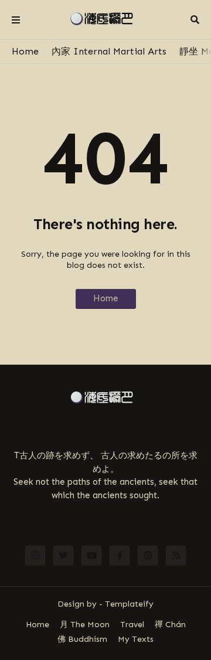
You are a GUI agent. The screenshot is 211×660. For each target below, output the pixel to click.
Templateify (129, 604)
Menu (16, 20)
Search (195, 20)
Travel (132, 625)
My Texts (136, 639)
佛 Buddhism (82, 639)
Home (25, 51)
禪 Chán (170, 625)
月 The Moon (85, 625)
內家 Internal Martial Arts (109, 51)
